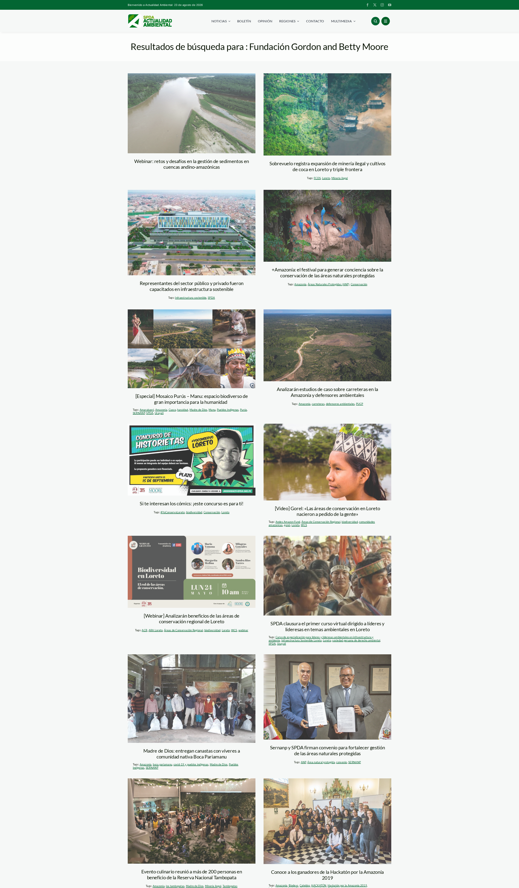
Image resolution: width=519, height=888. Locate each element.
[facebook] (367, 4)
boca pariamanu (162, 764)
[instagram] (382, 4)
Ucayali (159, 413)
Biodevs (293, 885)
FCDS (317, 178)
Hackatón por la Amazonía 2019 (347, 885)
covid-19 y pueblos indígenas (191, 764)
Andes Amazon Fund (288, 521)
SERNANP (139, 413)
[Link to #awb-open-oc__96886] (375, 21)
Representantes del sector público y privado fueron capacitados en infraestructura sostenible (191, 286)
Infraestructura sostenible (190, 297)
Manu (212, 409)
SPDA (211, 297)
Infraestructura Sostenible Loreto (301, 640)
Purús (243, 409)
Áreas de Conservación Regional (320, 521)
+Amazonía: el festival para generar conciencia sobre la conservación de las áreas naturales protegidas (327, 272)
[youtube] (389, 4)
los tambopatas (175, 886)
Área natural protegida (321, 762)
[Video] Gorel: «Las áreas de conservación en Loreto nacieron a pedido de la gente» (327, 511)
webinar (243, 630)
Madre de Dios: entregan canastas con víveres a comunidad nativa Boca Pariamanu (191, 753)
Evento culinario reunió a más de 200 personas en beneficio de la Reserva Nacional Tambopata (191, 874)
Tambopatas (230, 886)
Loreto (326, 178)
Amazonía (300, 284)
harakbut (182, 409)
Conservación (359, 284)
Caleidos (305, 885)
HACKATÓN (318, 885)
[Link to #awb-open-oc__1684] (385, 21)
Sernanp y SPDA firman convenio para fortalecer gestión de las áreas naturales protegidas (327, 750)
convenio (341, 762)
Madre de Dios (198, 409)
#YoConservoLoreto (173, 512)
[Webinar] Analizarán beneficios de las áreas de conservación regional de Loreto (191, 618)
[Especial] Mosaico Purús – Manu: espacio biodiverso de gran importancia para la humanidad (191, 399)
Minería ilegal (339, 178)
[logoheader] (150, 15)
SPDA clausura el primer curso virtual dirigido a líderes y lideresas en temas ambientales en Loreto (327, 626)
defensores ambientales (340, 403)
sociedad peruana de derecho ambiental (356, 640)
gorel (287, 525)
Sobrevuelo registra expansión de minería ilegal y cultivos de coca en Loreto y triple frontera (327, 166)
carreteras (318, 403)
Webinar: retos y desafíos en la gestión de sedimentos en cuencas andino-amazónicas (191, 164)
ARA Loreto (156, 630)
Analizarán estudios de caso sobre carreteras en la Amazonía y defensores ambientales (327, 392)
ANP (303, 762)
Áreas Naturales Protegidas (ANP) (329, 284)
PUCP (359, 403)
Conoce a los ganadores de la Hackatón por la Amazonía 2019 (327, 875)
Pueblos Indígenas (228, 409)
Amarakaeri (147, 409)
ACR (144, 630)
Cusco (172, 409)
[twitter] (374, 4)
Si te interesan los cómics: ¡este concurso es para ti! (191, 503)
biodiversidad (194, 512)
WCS (304, 525)
